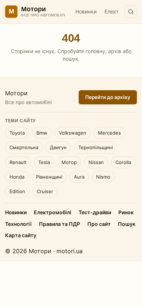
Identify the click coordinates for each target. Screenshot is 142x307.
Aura (79, 177)
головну (95, 51)
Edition (17, 191)
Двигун (58, 147)
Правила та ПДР (59, 224)
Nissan (96, 162)
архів (114, 51)
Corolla (123, 162)
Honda (16, 177)
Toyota (17, 133)
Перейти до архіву (107, 97)
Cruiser (45, 191)
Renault (18, 162)
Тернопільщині (95, 147)
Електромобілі (52, 212)
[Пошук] (131, 11)
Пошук (126, 224)
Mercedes (109, 133)
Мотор (69, 162)
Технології (18, 224)
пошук (70, 59)
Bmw (41, 133)
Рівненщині (49, 177)
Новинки (85, 11)
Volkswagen (72, 133)
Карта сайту (20, 235)
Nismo (103, 177)
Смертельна (23, 147)
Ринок (126, 212)
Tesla (44, 162)
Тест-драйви (95, 212)
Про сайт (99, 224)
